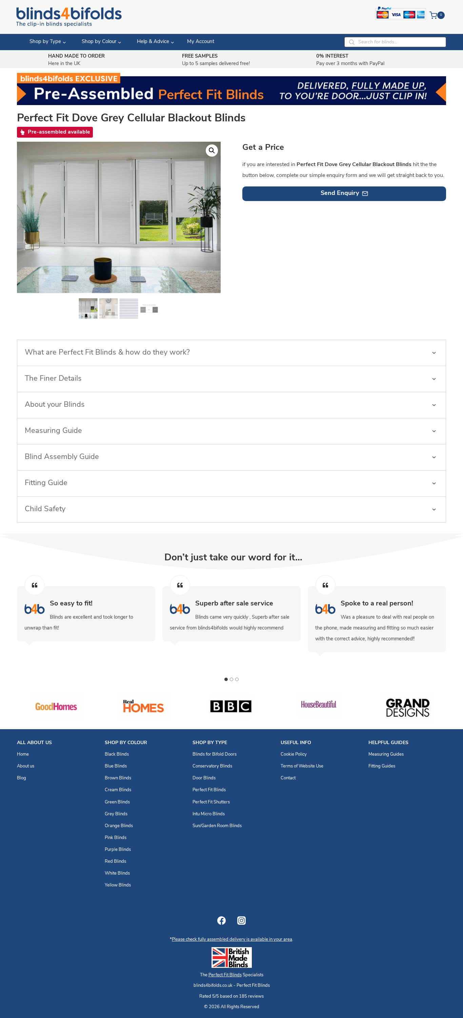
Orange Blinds (119, 826)
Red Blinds (115, 861)
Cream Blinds (118, 790)
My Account (200, 42)
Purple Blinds (118, 849)
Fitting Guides (381, 766)
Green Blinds (117, 802)
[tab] (226, 679)
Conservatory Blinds (212, 766)
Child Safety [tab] (45, 509)
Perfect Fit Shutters (211, 802)
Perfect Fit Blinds (209, 790)
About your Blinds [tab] (55, 405)
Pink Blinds (115, 838)
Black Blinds (117, 754)
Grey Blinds (116, 814)
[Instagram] (241, 920)
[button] (212, 150)
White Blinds (117, 873)
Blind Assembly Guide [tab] (62, 457)
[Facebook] (221, 920)
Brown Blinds (118, 778)
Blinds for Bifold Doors (215, 754)
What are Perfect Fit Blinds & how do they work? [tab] (107, 353)
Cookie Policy (294, 754)
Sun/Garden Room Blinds (217, 826)
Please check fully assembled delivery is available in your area (232, 939)
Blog (21, 778)
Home (23, 754)
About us (25, 766)
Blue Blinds (116, 766)
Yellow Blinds (118, 885)
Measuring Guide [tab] (53, 431)
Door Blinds (204, 778)
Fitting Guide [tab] (46, 483)
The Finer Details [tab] (53, 379)
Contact (288, 778)
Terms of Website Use (302, 766)
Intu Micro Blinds (209, 814)
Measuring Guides (386, 754)
